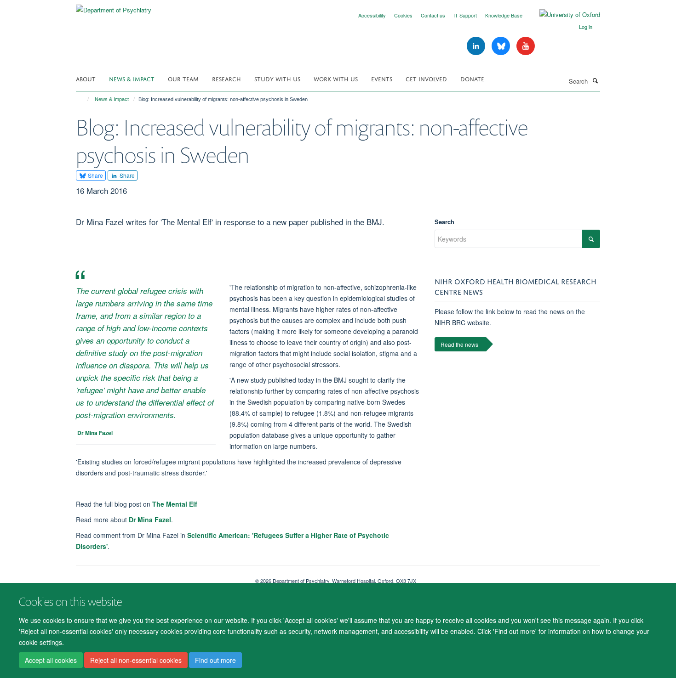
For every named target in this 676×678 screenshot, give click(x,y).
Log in (585, 26)
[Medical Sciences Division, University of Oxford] (158, 577)
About (86, 78)
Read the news (459, 344)
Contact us (433, 15)
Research (226, 78)
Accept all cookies (51, 660)
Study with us (277, 78)
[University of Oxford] (563, 14)
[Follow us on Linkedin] (477, 46)
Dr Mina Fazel (150, 519)
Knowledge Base (503, 15)
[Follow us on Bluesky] (502, 46)
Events (381, 78)
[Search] (595, 80)
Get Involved (426, 78)
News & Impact (132, 78)
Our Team (183, 78)
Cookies (403, 15)
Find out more (215, 660)
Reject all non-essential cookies (136, 660)
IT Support (465, 15)
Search (444, 221)
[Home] (84, 99)
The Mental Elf (174, 503)
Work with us (336, 78)
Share (94, 175)
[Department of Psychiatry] (113, 6)
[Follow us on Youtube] (525, 46)
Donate (472, 78)
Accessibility (372, 15)
